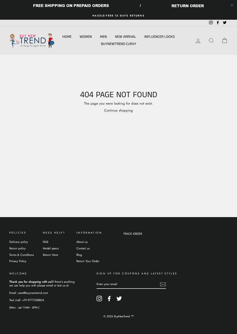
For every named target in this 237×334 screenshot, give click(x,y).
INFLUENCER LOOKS (159, 36)
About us (81, 242)
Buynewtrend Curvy (118, 44)
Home (67, 36)
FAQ (45, 242)
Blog (79, 255)
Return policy (17, 248)
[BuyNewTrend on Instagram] (99, 298)
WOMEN (86, 36)
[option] (118, 16)
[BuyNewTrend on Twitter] (119, 298)
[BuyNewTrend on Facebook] (109, 298)
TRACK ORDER (132, 233)
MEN (103, 36)
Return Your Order (87, 261)
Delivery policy (18, 242)
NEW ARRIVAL (125, 36)
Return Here (50, 255)
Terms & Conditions (21, 255)
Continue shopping (118, 110)
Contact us (83, 248)
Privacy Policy (17, 261)
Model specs (51, 248)
